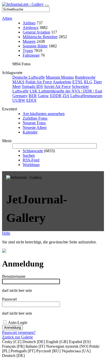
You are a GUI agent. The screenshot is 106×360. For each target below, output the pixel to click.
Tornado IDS (32, 86)
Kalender (30, 132)
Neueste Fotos (34, 123)
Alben (7, 18)
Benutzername (13, 276)
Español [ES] (80, 342)
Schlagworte (33, 151)
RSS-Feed (31, 160)
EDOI (31, 100)
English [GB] (57, 342)
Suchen (29, 155)
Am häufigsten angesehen (44, 113)
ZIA (66, 96)
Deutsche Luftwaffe (28, 77)
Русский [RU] (48, 351)
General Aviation (36, 32)
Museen (29, 41)
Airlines (29, 23)
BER (33, 96)
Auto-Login (17, 322)
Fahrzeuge (31, 55)
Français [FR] (13, 346)
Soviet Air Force (57, 86)
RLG (88, 82)
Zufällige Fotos (35, 118)
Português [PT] (23, 351)
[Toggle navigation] (47, 5)
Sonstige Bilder (35, 46)
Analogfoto (62, 82)
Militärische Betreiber (40, 37)
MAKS (18, 82)
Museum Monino (60, 77)
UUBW (18, 100)
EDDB (55, 96)
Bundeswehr (85, 77)
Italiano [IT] (35, 346)
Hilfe (6, 233)
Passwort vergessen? (19, 332)
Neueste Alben (35, 127)
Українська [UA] (76, 351)
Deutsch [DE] (33, 342)
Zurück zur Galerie (17, 337)
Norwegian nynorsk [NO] (67, 346)
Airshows (30, 27)
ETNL (77, 82)
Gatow (43, 96)
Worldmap (31, 164)
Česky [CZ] (11, 342)
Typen (28, 50)
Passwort (9, 299)
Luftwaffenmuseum (86, 96)
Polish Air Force (38, 82)
